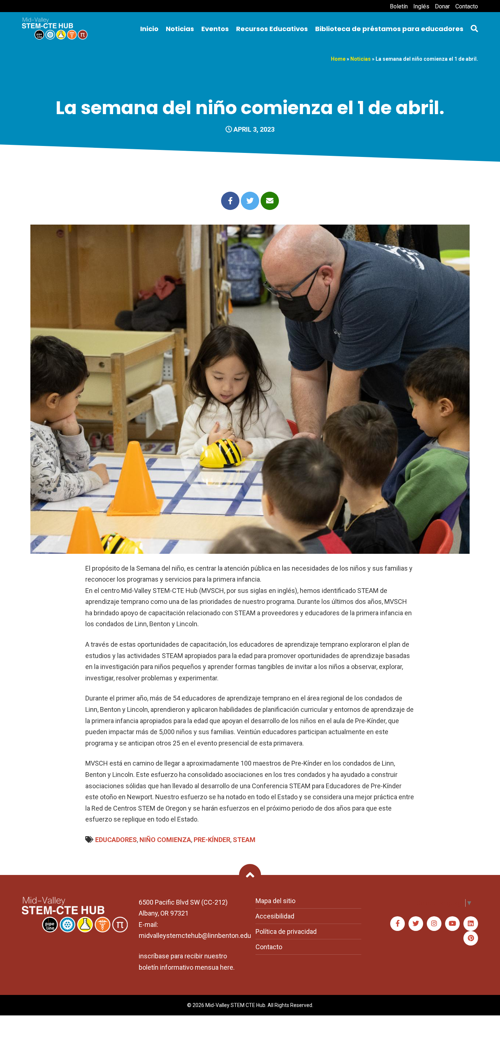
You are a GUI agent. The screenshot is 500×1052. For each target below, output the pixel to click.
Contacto (466, 6)
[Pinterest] (470, 938)
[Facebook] (397, 923)
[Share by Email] (270, 201)
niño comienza (165, 840)
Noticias (180, 28)
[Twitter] (415, 923)
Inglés (421, 6)
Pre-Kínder (212, 840)
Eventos (215, 28)
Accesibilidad (274, 916)
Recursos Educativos (272, 28)
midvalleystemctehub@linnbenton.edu (195, 935)
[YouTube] (452, 923)
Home (338, 59)
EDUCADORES (116, 840)
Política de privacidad (286, 931)
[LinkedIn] (470, 923)
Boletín (399, 6)
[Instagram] (434, 923)
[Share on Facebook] (230, 201)
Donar (442, 6)
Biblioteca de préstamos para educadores (389, 28)
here (226, 967)
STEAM (244, 840)
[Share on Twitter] (250, 201)
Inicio (149, 28)
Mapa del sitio (275, 901)
